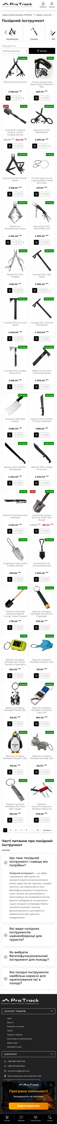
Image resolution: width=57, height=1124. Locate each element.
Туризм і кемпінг (15, 1034)
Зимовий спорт (14, 1047)
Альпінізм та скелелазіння (19, 1039)
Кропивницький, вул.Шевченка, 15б (24, 1076)
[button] (51, 32)
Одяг (9, 1018)
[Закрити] (51, 1085)
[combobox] (15, 51)
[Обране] (21, 1117)
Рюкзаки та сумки (15, 1026)
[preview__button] (8, 98)
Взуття (10, 1022)
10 (38, 830)
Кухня (10, 1030)
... (32, 830)
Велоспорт (12, 1043)
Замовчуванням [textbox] (11, 51)
